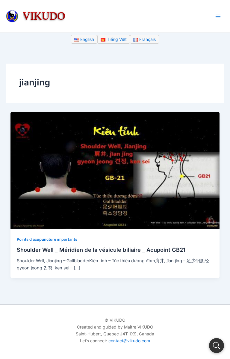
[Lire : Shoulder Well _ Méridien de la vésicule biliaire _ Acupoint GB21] (115, 170)
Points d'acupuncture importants (47, 239)
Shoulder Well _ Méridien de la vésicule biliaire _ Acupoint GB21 (101, 249)
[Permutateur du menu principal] (218, 16)
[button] (216, 345)
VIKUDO (44, 16)
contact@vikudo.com (129, 340)
